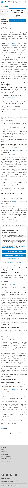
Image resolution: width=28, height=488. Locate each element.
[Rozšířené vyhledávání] (2, 11)
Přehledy (3, 465)
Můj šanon (3, 447)
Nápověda (3, 463)
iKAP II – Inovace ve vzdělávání (14, 43)
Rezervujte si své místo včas (17, 20)
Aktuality (7, 6)
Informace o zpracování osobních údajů (9, 480)
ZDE (14, 155)
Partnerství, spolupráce (6, 458)
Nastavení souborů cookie (7, 481)
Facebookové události (17, 150)
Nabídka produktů (5, 461)
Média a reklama (5, 454)
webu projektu (11, 97)
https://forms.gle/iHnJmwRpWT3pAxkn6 (11, 262)
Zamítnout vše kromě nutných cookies (14, 255)
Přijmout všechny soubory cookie (14, 251)
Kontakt (3, 468)
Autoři (2, 449)
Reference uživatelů (6, 456)
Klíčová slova (4, 451)
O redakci (3, 470)
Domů (2, 6)
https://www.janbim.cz (17, 265)
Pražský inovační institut (14, 45)
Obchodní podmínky (5, 478)
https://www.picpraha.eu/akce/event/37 (11, 420)
